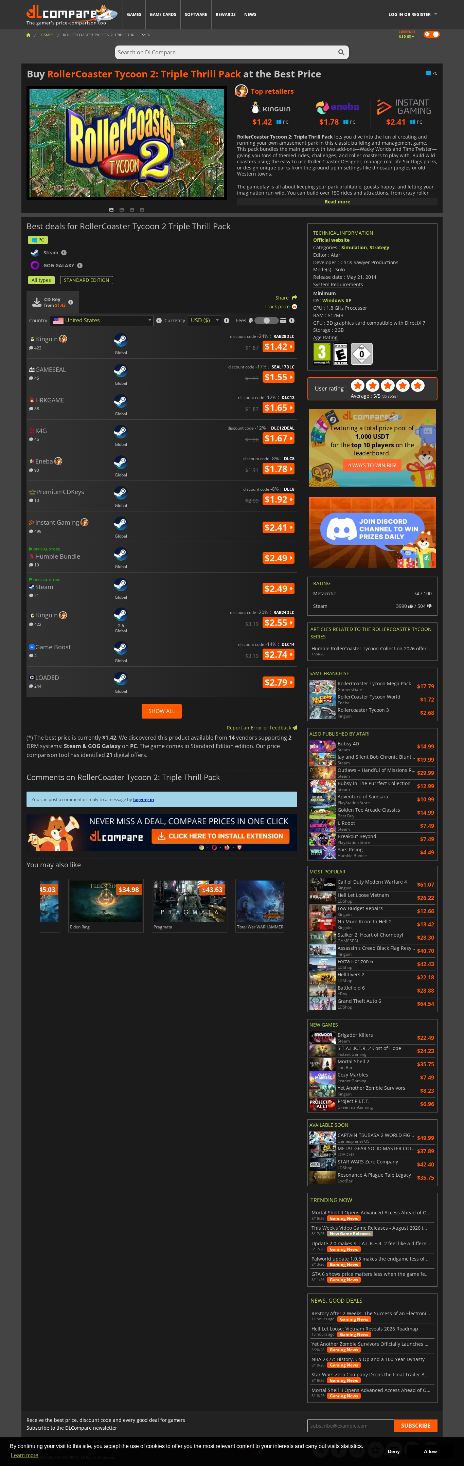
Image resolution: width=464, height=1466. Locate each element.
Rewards (226, 14)
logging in (143, 799)
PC (41, 239)
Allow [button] (430, 1451)
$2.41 (277, 527)
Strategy (379, 247)
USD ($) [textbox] (200, 320)
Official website (331, 240)
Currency (174, 320)
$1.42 (277, 346)
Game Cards (163, 14)
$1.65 (277, 407)
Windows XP (337, 300)
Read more (337, 201)
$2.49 (277, 558)
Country (38, 320)
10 (36, 500)
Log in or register (410, 14)
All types (41, 280)
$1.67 (277, 438)
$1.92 (277, 499)
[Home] (28, 34)
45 (36, 377)
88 (36, 408)
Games (134, 14)
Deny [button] (394, 1451)
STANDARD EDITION (86, 280)
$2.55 (277, 622)
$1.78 (277, 468)
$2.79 (277, 682)
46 (36, 438)
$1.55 (277, 377)
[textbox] (77, 320)
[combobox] (102, 320)
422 (37, 347)
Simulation (354, 247)
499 (37, 530)
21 (36, 595)
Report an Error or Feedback (259, 727)
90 (36, 469)
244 (37, 685)
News (250, 14)
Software (196, 14)
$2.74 (277, 654)
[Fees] (266, 320)
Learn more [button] (24, 1455)
